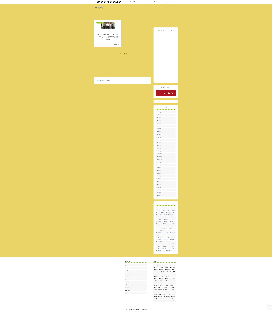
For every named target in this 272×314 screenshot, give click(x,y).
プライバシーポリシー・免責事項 (132, 309)
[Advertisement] (122, 15)
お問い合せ (144, 309)
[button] (176, 101)
